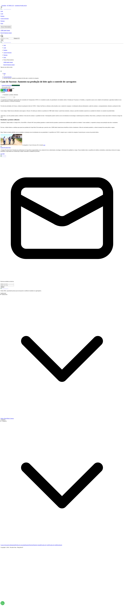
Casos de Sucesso (5, 545)
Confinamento (12, 545)
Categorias (4, 421)
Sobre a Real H (4, 418)
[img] (3, 603)
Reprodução (59, 545)
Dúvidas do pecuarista (20, 545)
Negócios (31, 545)
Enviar (2, 287)
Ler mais (3, 153)
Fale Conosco (11, 418)
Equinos (27, 545)
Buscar (15, 38)
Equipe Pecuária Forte (6, 147)
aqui (44, 145)
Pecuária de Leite (53, 545)
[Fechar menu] (2, 40)
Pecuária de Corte (45, 545)
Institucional (4, 294)
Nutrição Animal (37, 545)
